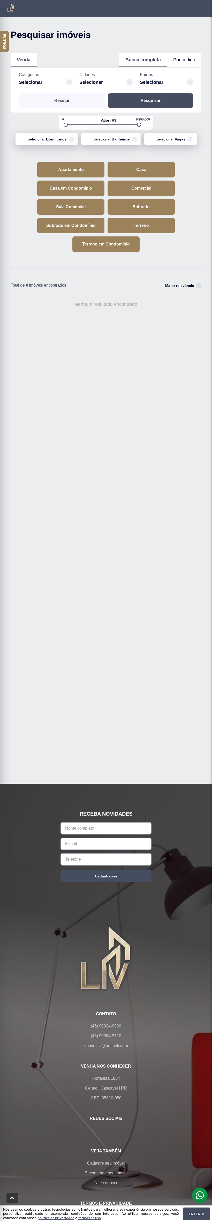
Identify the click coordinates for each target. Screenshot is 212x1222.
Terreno (141, 225)
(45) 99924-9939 (106, 1026)
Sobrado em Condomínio (71, 225)
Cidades (87, 74)
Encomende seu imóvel (106, 1173)
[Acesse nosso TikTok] (128, 1131)
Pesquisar (151, 100)
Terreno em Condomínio (106, 244)
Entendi (196, 1213)
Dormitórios (47, 139)
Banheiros (111, 139)
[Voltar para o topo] (12, 1198)
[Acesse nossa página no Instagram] (113, 1131)
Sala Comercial (71, 207)
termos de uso (89, 1218)
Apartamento (71, 169)
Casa (141, 169)
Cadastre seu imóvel (106, 1163)
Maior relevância (179, 286)
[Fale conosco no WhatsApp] (99, 1131)
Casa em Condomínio (71, 188)
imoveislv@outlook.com (106, 1046)
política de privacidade (55, 1218)
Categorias (29, 74)
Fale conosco (106, 1183)
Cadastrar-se (106, 876)
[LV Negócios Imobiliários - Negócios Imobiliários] (106, 958)
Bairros (146, 74)
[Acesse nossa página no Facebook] (84, 1131)
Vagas (170, 139)
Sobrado (141, 207)
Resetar (62, 100)
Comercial (141, 188)
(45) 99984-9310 (106, 1036)
